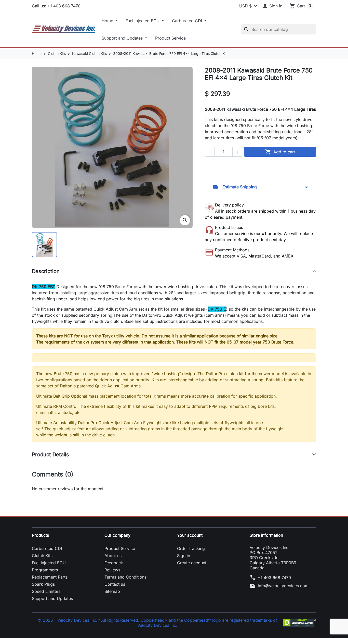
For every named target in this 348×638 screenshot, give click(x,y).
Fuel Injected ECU (143, 20)
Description (46, 271)
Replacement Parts (50, 577)
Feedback (113, 562)
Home (108, 20)
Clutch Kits (42, 555)
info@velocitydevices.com (283, 585)
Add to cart (280, 152)
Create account (191, 562)
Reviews (112, 569)
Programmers (45, 569)
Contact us (114, 584)
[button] (272, 5)
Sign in (183, 555)
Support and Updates (123, 38)
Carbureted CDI (187, 20)
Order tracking (191, 548)
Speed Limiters (46, 591)
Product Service (170, 38)
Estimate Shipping (260, 187)
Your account (190, 535)
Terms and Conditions (125, 577)
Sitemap (112, 591)
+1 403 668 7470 (274, 577)
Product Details (50, 454)
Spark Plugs (43, 584)
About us (113, 555)
